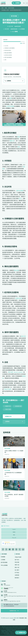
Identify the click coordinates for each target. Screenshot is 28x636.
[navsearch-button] (24, 3)
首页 (2, 8)
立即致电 (17, 3)
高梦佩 (16, 31)
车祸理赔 (3, 557)
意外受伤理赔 (11, 8)
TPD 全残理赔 (4, 565)
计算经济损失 (18, 298)
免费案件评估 (8, 416)
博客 (6, 8)
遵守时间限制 (19, 190)
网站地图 (21, 618)
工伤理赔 (3, 559)
